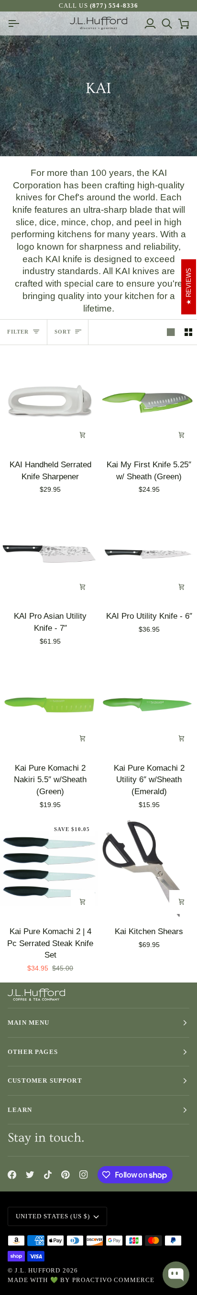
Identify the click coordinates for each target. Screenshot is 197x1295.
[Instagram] (83, 1174)
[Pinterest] (65, 1174)
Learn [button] (20, 1109)
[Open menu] (16, 23)
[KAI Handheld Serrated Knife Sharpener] (49, 401)
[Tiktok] (48, 1174)
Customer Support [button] (45, 1080)
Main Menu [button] (29, 1022)
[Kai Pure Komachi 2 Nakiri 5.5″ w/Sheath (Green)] (49, 705)
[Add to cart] (83, 435)
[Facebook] (12, 1174)
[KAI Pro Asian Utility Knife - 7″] (49, 553)
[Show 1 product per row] (171, 332)
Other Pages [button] (33, 1051)
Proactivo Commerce (113, 1279)
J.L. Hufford (37, 1270)
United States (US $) (53, 1216)
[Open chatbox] (176, 1274)
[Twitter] (30, 1174)
